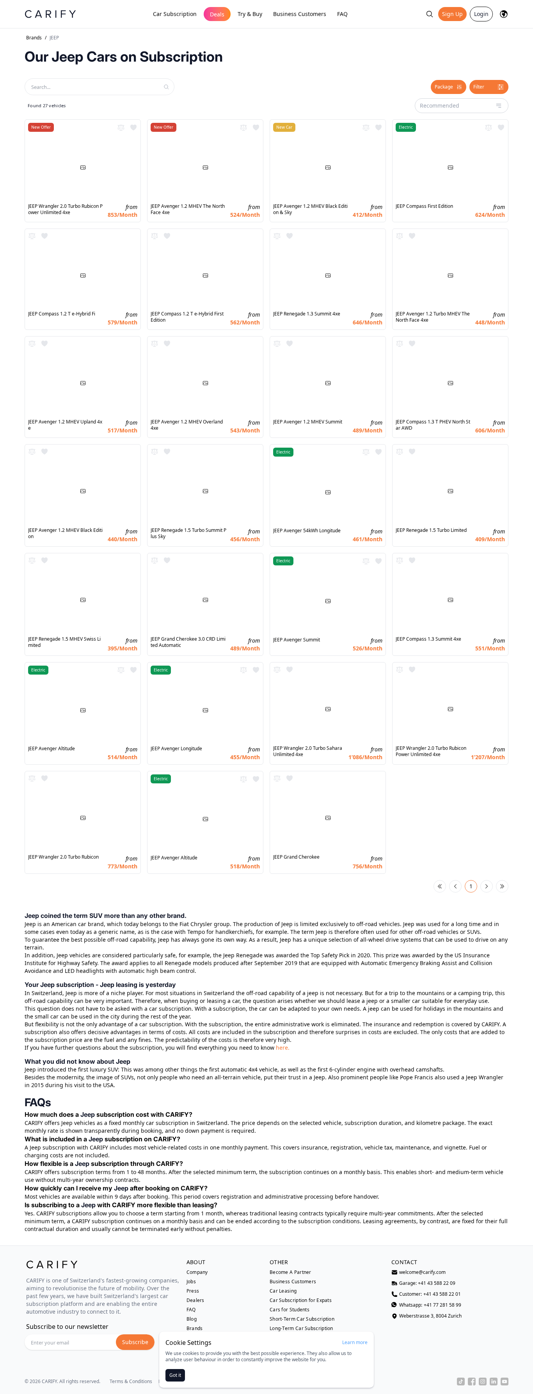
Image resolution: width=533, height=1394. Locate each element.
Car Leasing (283, 1291)
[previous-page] (455, 886)
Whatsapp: (430, 1305)
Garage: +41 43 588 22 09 (427, 1283)
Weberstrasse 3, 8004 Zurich (430, 1316)
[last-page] (502, 886)
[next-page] (486, 886)
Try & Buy (250, 14)
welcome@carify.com (422, 1272)
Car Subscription (175, 14)
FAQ (342, 14)
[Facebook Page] (472, 1381)
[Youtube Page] (504, 1381)
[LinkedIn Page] (493, 1381)
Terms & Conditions (131, 1381)
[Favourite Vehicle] (133, 127)
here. (283, 1047)
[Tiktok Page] (461, 1381)
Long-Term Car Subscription (301, 1328)
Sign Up (452, 14)
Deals (217, 14)
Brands (34, 38)
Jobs (191, 1282)
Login (481, 14)
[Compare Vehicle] (121, 127)
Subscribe (135, 1342)
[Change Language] (503, 14)
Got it (175, 1375)
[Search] (430, 14)
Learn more (355, 1342)
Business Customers (299, 14)
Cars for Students (289, 1310)
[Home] (50, 14)
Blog (192, 1319)
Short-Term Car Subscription (302, 1319)
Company (197, 1272)
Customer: (430, 1294)
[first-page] (440, 886)
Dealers (195, 1300)
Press (193, 1291)
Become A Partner (290, 1272)
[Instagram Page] (483, 1381)
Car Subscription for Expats (301, 1300)
